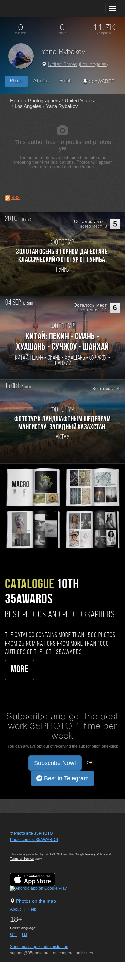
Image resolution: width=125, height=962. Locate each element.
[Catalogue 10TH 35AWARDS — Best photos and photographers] (62, 508)
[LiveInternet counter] (24, 846)
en (13, 934)
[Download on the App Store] (39, 879)
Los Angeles (93, 65)
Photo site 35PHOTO (33, 833)
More (19, 670)
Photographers (44, 100)
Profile (66, 81)
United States (62, 65)
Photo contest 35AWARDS (34, 839)
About (15, 909)
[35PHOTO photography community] (31, 8)
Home (16, 100)
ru (24, 934)
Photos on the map (36, 901)
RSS (15, 197)
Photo (16, 81)
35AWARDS (101, 82)
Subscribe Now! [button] (55, 763)
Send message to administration (39, 946)
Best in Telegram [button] (65, 778)
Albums (41, 81)
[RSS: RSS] (7, 198)
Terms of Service (22, 858)
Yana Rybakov (62, 106)
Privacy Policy (95, 854)
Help (32, 909)
